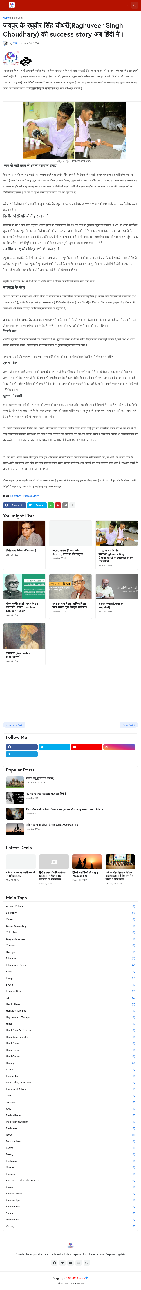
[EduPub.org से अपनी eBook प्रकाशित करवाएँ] (21, 861)
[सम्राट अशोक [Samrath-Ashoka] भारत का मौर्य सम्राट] (70, 533)
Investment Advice (70, 1089)
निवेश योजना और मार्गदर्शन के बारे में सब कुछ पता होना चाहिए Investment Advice (64, 809)
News (70, 1134)
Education (70, 958)
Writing (70, 1226)
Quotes (70, 1167)
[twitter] (54, 747)
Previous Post (15, 724)
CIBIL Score (70, 932)
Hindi (70, 1023)
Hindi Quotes (70, 1056)
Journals (70, 1102)
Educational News (70, 965)
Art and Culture (70, 906)
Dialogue (70, 952)
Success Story (31, 495)
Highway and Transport (70, 1017)
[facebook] (22, 747)
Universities (70, 1219)
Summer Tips (70, 1206)
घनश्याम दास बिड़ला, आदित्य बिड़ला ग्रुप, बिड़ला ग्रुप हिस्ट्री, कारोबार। (69, 605)
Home (6, 17)
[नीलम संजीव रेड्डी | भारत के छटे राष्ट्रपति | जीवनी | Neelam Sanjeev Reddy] (24, 586)
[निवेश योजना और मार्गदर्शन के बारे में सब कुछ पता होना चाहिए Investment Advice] (15, 814)
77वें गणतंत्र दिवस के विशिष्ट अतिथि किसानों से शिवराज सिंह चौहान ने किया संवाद (119, 876)
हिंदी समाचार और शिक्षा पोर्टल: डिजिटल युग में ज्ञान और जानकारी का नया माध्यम (52, 876)
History (70, 1063)
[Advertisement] (26, 694)
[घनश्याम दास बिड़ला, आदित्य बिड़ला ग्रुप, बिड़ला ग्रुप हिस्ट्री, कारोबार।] (70, 586)
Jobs (70, 1095)
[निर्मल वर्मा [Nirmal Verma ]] (24, 533)
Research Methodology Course (70, 1180)
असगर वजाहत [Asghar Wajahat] (111, 605)
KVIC (70, 1108)
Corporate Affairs (70, 939)
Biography (17, 17)
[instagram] (119, 747)
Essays (70, 978)
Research (70, 1174)
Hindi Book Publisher (70, 1037)
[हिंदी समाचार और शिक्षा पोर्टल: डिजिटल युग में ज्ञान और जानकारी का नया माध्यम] (54, 861)
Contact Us (77, 1283)
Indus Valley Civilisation (70, 1082)
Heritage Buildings (70, 1010)
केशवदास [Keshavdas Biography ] (18, 654)
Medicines (70, 1128)
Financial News (70, 991)
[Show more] (72, 505)
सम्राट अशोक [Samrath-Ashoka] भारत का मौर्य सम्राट (67, 552)
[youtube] (87, 747)
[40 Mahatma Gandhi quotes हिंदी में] (15, 798)
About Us (62, 1283)
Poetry (70, 1154)
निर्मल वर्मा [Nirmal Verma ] (21, 550)
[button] (4, 5)
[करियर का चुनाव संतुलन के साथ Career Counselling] (15, 829)
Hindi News (70, 1050)
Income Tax (70, 1076)
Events (70, 984)
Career (70, 919)
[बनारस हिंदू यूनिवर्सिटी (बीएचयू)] (15, 782)
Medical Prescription (70, 1121)
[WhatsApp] (51, 505)
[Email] (65, 505)
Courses (70, 945)
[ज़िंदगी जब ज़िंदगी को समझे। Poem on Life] (87, 861)
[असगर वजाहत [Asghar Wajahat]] (117, 586)
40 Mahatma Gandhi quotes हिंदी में (46, 793)
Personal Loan (70, 1141)
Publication (70, 1161)
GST (70, 997)
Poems (70, 1147)
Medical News (70, 1115)
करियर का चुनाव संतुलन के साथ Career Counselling (52, 824)
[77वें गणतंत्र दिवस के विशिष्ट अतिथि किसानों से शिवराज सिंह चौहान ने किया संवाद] (120, 861)
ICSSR (70, 1069)
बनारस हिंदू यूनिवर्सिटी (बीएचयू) (40, 778)
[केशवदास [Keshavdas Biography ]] (24, 636)
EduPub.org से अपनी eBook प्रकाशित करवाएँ (20, 874)
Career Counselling (70, 926)
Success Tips (70, 1200)
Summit (70, 1213)
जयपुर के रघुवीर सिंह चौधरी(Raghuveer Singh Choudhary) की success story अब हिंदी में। (116, 556)
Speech (70, 1187)
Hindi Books (70, 1043)
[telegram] (22, 754)
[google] (54, 754)
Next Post (128, 724)
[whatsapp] (87, 1263)
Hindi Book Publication (70, 1030)
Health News (70, 1004)
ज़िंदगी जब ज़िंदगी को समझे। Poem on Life (85, 874)
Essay (70, 971)
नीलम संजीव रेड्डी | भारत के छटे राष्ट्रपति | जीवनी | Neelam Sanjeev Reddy (22, 607)
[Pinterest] (58, 505)
